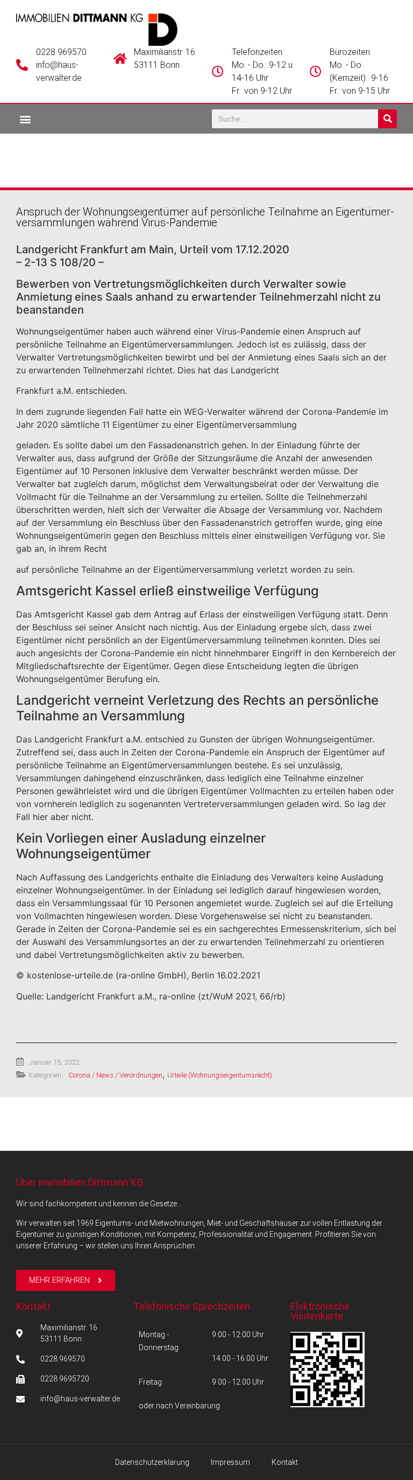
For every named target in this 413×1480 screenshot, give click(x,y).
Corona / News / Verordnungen (115, 1075)
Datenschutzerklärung (152, 1462)
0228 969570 (61, 52)
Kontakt (33, 1306)
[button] (25, 119)
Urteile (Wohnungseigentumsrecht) (219, 1075)
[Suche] (387, 118)
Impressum (230, 1462)
